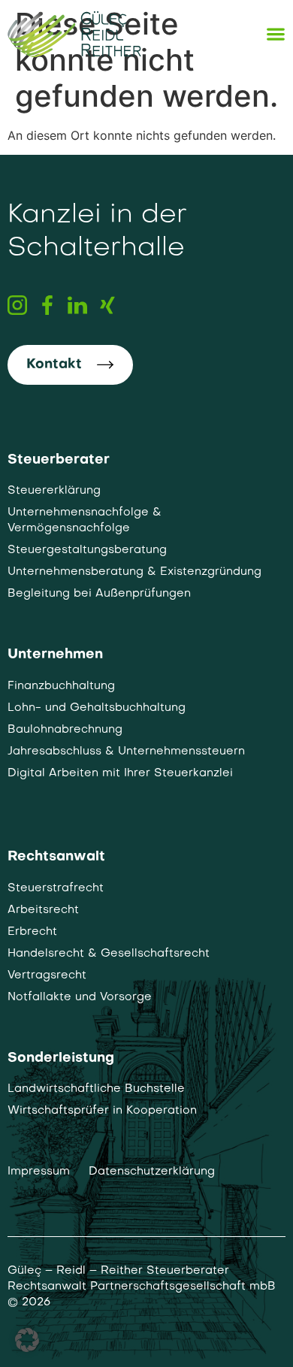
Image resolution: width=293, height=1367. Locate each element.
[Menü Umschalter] (275, 34)
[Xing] (107, 305)
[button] (27, 1340)
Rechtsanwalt (56, 857)
